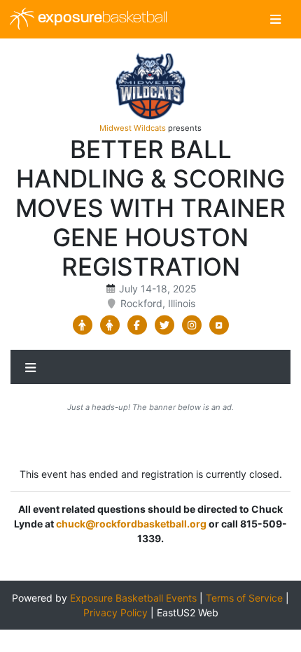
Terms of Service (244, 598)
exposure (100, 18)
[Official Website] (218, 325)
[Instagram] (191, 325)
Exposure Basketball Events (133, 598)
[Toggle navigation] (275, 19)
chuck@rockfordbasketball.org (131, 524)
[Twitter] (164, 325)
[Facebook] (137, 325)
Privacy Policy (115, 612)
